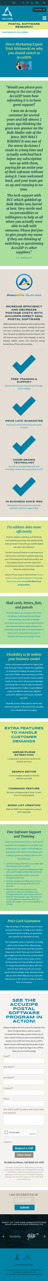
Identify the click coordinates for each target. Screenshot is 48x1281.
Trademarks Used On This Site (24, 1272)
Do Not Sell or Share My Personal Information (24, 1274)
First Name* (8, 1067)
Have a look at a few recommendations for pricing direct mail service (24, 578)
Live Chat (38, 9)
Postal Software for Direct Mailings (15, 32)
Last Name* (8, 1077)
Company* (8, 1088)
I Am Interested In (23, 1194)
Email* (6, 1056)
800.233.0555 (44, 3)
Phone (6, 1099)
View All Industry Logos (24, 1265)
